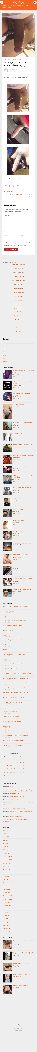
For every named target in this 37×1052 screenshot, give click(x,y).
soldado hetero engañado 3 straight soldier (14, 621)
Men (24, 59)
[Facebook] (10, 185)
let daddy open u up (17, 509)
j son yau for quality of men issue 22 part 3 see (15, 640)
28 (17, 772)
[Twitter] (6, 185)
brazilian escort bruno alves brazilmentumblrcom (16, 683)
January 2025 (6, 892)
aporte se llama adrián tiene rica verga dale (15, 731)
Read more (15, 376)
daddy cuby (10, 191)
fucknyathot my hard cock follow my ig (16, 63)
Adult (5, 59)
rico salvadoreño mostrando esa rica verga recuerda (22, 423)
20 (14, 769)
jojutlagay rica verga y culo (10, 668)
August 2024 (6, 909)
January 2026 (6, 853)
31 (4, 775)
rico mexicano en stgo (18, 520)
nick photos (6, 616)
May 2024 (5, 919)
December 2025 (7, 856)
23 (23, 769)
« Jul (4, 778)
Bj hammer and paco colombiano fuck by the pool (18, 804)
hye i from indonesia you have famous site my (15, 678)
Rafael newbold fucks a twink (17, 796)
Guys (20, 59)
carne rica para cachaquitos (10, 712)
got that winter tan (17, 433)
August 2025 (6, 869)
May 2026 (5, 840)
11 (8, 766)
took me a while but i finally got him (12, 745)
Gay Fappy (17, 1028)
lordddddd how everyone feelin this (21, 543)
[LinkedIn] (18, 185)
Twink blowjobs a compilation (17, 808)
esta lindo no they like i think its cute (12, 664)
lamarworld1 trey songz (16, 793)
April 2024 (6, 922)
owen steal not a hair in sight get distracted (14, 697)
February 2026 (7, 850)
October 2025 (6, 863)
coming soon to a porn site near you (13, 702)
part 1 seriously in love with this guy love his (17, 195)
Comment (7, 216)
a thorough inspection (18, 404)
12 (11, 766)
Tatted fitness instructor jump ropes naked (22, 579)
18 (8, 769)
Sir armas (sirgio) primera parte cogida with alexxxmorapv (23, 456)
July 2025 (5, 873)
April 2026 (6, 843)
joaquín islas (6, 726)
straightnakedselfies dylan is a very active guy (21, 394)
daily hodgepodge (8, 630)
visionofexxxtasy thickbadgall (11, 716)
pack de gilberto (7, 635)
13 (14, 766)
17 (4, 769)
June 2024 (6, 915)
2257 (20, 1030)
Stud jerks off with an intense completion (20, 964)
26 (11, 772)
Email (21, 235)
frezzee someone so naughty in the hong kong (15, 625)
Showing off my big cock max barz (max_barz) (21, 975)
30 (23, 772)
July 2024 (5, 912)
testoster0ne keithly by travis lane (21, 589)
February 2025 (7, 889)
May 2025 (5, 879)
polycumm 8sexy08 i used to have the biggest (15, 606)
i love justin (15, 567)
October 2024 (6, 902)
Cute (14, 59)
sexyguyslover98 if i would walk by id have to (22, 445)
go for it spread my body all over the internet (22, 382)
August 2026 (6, 830)
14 (17, 766)
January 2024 (6, 932)
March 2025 (6, 886)
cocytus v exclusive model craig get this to (14, 721)
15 (20, 766)
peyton (5, 659)
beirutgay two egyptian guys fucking (22, 790)
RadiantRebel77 (15, 69)
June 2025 (6, 876)
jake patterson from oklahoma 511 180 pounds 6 (16, 735)
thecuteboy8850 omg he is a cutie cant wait (15, 654)
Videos (5, 361)
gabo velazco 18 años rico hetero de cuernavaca (15, 820)
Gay (17, 59)
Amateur (10, 59)
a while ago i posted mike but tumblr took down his (22, 476)
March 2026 (6, 846)
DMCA (16, 1030)
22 (20, 769)
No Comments (15, 179)
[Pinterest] (14, 185)
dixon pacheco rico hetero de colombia (13, 740)
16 (23, 766)
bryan (14, 498)
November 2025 (7, 860)
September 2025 (7, 866)
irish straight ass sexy (9, 611)
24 (4, 772)
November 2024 (7, 899)
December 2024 (7, 896)
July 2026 (5, 833)
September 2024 (7, 905)
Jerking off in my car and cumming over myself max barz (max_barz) (23, 953)
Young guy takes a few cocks (21, 985)
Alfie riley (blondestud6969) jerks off (23, 941)
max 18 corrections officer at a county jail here (15, 692)
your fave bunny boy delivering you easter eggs (16, 688)
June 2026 (6, 837)
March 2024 (6, 925)
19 (11, 769)
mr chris (5, 644)
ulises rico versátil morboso (19, 532)
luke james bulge (14, 800)
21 (17, 769)
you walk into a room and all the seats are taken (17, 812)
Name (6, 235)
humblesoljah (6, 649)
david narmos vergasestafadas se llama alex (21, 488)
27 (14, 772)
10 (4, 766)
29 (20, 772)
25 (8, 772)
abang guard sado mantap (17, 816)
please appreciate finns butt (20, 467)
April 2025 (6, 883)
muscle (5, 707)
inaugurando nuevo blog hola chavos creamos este (17, 673)
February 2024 (7, 928)
